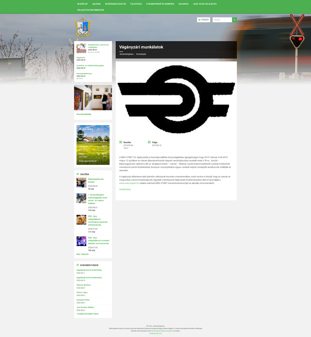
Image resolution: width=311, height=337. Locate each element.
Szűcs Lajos (82, 292)
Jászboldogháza (126, 54)
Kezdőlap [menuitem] (82, 4)
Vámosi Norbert (84, 285)
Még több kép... (83, 254)
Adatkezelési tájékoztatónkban (162, 331)
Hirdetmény (125, 189)
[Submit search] (234, 19)
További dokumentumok (88, 314)
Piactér (80, 78)
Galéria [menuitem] (96, 4)
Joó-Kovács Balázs (85, 307)
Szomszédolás (84, 114)
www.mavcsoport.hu (129, 183)
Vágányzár (81, 58)
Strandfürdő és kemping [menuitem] (160, 4)
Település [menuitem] (136, 4)
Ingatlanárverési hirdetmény (89, 270)
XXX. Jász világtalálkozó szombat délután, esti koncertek (98, 241)
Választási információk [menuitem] (90, 10)
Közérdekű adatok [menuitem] (115, 4)
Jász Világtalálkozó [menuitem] (205, 4)
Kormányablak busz (84, 74)
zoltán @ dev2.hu (155, 333)
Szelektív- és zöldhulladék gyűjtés (90, 66)
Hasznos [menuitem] (184, 4)
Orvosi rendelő (95, 52)
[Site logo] (82, 36)
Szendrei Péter (83, 300)
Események (141, 54)
